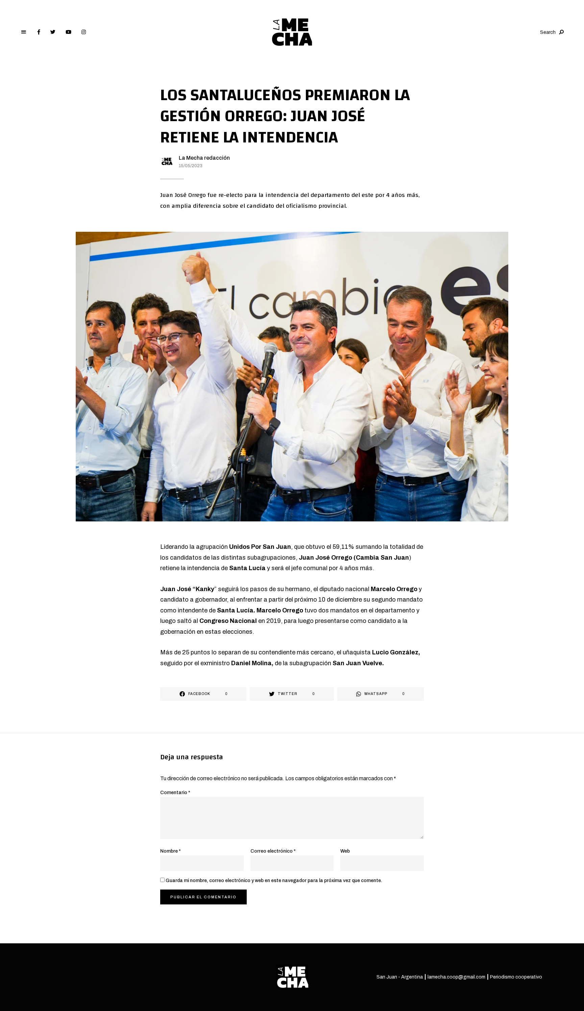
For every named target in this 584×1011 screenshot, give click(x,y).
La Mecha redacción (204, 158)
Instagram (83, 32)
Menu (23, 32)
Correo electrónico (273, 851)
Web (345, 851)
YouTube (68, 32)
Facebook (38, 32)
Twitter (52, 32)
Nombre (170, 851)
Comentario (175, 792)
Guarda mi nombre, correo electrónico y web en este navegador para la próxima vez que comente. (274, 880)
